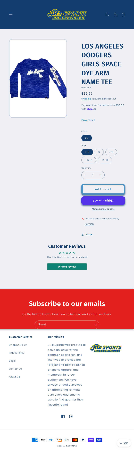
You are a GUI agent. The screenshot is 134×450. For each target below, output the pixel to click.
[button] (11, 14)
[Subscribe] (95, 324)
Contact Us (15, 369)
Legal (12, 361)
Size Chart (88, 120)
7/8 (111, 152)
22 (86, 138)
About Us (14, 377)
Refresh (89, 224)
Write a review (67, 266)
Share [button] (88, 234)
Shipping (86, 99)
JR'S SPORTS (71, 446)
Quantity (86, 168)
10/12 (88, 160)
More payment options (103, 209)
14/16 (105, 160)
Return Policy (16, 353)
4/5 (87, 152)
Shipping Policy (18, 345)
